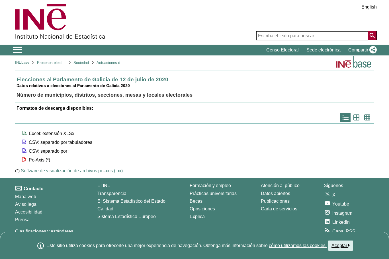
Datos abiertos (275, 193)
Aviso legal (26, 204)
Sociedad (81, 63)
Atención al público (280, 185)
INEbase (22, 62)
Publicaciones (275, 201)
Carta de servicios (279, 208)
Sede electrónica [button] (323, 49)
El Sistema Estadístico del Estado (131, 201)
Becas (196, 201)
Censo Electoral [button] (282, 49)
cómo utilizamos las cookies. (298, 245)
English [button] (369, 7)
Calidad (105, 208)
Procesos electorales (54, 63)
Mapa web (25, 196)
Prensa (22, 219)
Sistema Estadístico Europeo (126, 216)
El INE (103, 185)
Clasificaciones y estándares (44, 231)
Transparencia (111, 193)
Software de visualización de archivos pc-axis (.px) (72, 170)
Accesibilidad (28, 212)
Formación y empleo (210, 185)
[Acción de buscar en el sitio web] (372, 35)
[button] (361, 50)
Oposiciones (202, 208)
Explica (197, 216)
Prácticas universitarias (213, 193)
